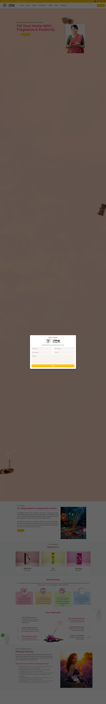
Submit (53, 365)
